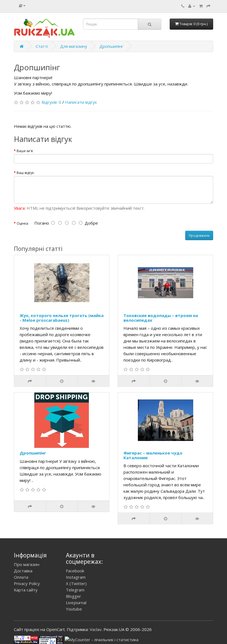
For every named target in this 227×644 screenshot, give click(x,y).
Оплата (21, 577)
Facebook (75, 570)
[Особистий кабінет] (191, 6)
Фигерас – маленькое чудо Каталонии (152, 455)
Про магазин (26, 564)
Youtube (74, 609)
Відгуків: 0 (51, 102)
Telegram (75, 590)
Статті (42, 46)
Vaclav (96, 629)
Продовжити (199, 235)
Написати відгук (81, 102)
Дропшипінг (111, 46)
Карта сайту (26, 590)
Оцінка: (23, 223)
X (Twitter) (76, 583)
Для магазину (73, 46)
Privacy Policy (27, 583)
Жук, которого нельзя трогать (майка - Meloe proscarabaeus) (62, 318)
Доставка (23, 570)
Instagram (76, 577)
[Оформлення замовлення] (208, 6)
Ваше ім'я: (25, 151)
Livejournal (76, 602)
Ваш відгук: (26, 172)
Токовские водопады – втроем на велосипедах (160, 318)
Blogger (73, 596)
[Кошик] (201, 6)
